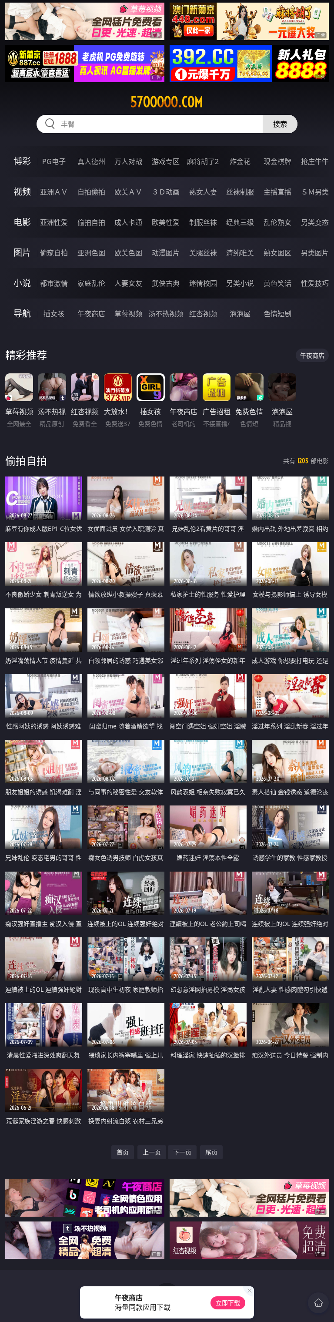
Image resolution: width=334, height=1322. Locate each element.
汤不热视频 (165, 314)
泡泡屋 (240, 314)
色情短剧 (277, 314)
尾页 (211, 1152)
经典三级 (240, 222)
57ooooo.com (166, 102)
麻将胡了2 (203, 161)
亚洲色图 (91, 253)
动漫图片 (166, 253)
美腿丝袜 (203, 253)
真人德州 (91, 161)
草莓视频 (128, 314)
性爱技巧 (315, 283)
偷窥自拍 (54, 253)
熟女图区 (277, 253)
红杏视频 (203, 314)
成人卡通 (128, 222)
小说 (22, 283)
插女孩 (53, 314)
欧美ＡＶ (128, 192)
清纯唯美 (240, 253)
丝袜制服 (240, 192)
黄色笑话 (277, 283)
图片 (22, 252)
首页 (123, 1152)
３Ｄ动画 (166, 192)
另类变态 (315, 222)
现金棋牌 (277, 161)
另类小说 (240, 283)
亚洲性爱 (54, 222)
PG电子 (54, 161)
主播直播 (277, 192)
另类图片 (315, 253)
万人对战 (128, 161)
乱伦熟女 (277, 222)
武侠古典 (166, 283)
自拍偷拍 (91, 192)
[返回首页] (318, 1302)
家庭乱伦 (91, 283)
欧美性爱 (166, 222)
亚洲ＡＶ (54, 192)
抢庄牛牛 (315, 161)
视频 (22, 192)
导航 (22, 313)
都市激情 (54, 283)
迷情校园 (203, 283)
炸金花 (240, 161)
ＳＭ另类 (315, 192)
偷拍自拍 (91, 222)
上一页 (152, 1152)
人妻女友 (128, 283)
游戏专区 (166, 161)
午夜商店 (91, 314)
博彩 (22, 161)
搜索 (280, 124)
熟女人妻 (203, 192)
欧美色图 (128, 253)
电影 (22, 222)
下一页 (182, 1152)
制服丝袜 (203, 222)
